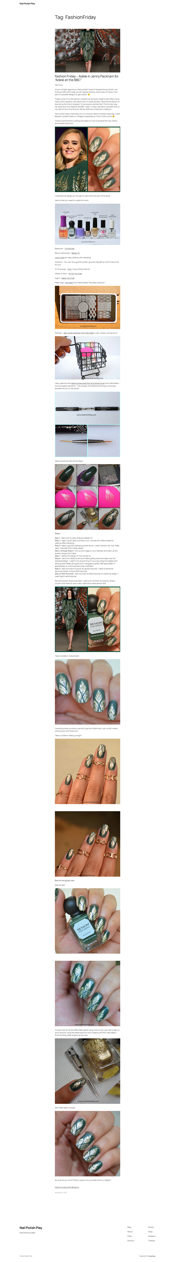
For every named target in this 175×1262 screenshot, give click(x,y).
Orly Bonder (69, 248)
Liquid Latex (60, 257)
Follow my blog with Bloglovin (67, 1187)
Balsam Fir (76, 253)
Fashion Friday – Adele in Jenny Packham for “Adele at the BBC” (87, 78)
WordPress (152, 1256)
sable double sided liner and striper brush (88, 383)
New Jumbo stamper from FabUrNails (79, 333)
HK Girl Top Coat (75, 273)
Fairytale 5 (69, 282)
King (69, 269)
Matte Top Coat (68, 278)
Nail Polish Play (27, 3)
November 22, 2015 (61, 1193)
